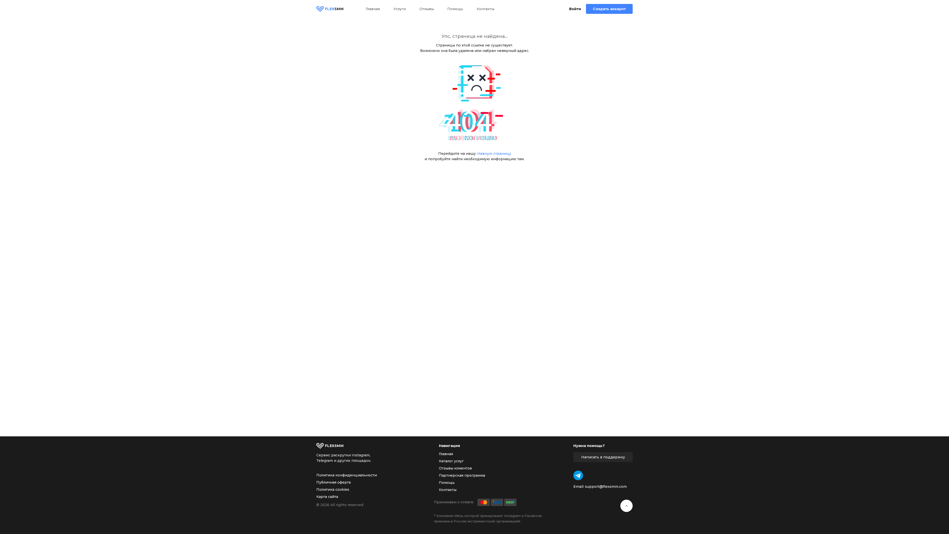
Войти (575, 9)
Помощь (455, 9)
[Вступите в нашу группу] (578, 475)
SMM (334, 9)
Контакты (485, 9)
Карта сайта (327, 496)
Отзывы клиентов (455, 468)
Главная (373, 9)
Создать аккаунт (609, 9)
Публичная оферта (333, 482)
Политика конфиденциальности (346, 475)
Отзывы (426, 9)
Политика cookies (332, 489)
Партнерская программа (462, 475)
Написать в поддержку (603, 457)
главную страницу (494, 153)
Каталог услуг (451, 461)
